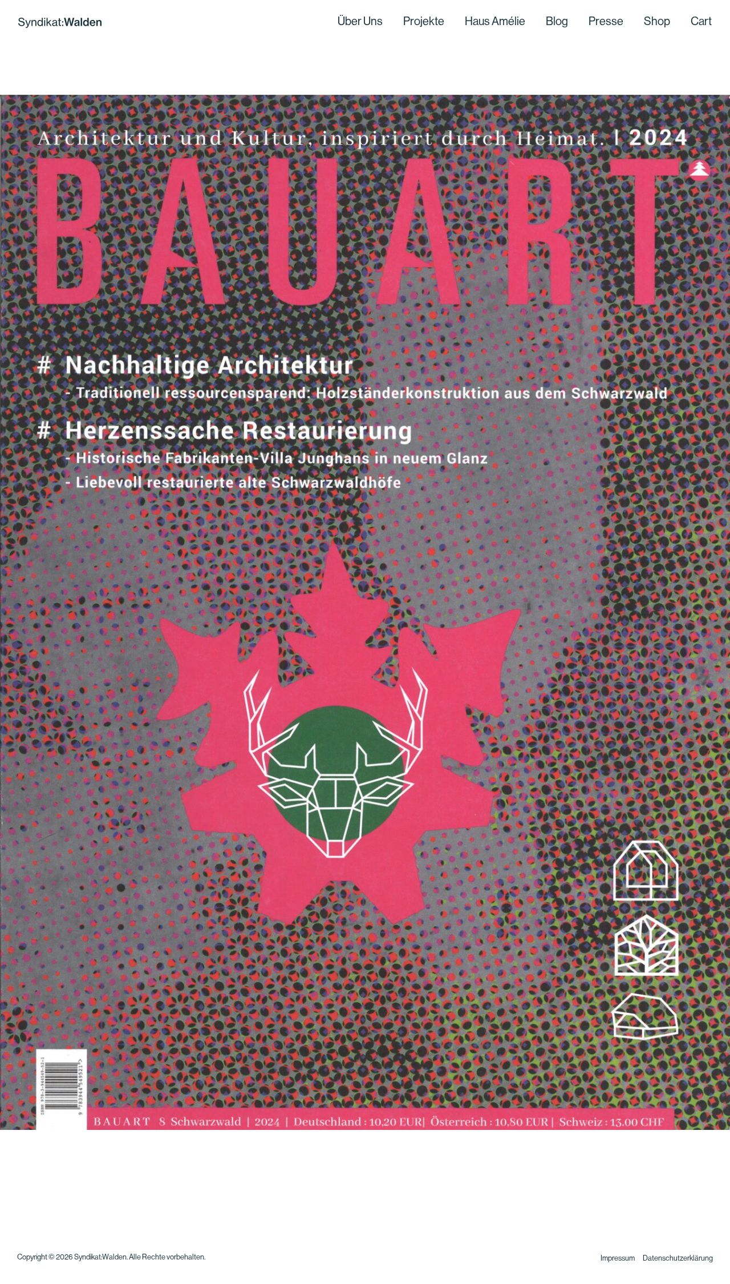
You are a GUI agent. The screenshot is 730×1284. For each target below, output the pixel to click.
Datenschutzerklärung (678, 1258)
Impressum (618, 1258)
